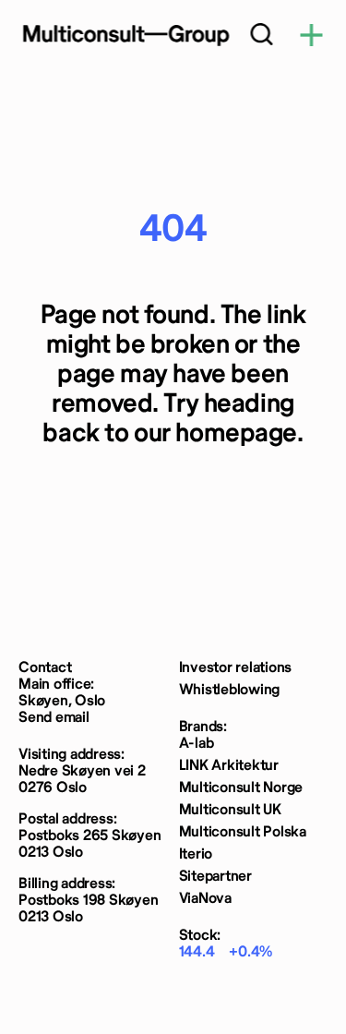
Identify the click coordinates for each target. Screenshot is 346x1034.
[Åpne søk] (261, 36)
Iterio (196, 854)
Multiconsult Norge (241, 788)
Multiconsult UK (230, 810)
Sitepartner (215, 876)
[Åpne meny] (311, 36)
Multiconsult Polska (242, 832)
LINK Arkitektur (229, 766)
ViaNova (205, 899)
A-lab (196, 743)
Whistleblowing (229, 690)
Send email (53, 718)
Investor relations (235, 668)
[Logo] (124, 35)
